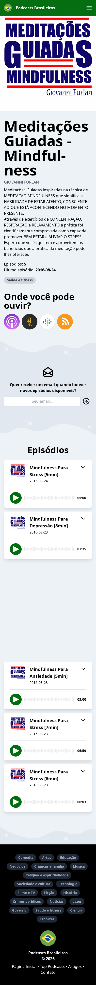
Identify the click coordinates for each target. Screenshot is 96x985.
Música (79, 866)
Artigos (75, 966)
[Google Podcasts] (47, 321)
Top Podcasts (52, 966)
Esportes (47, 919)
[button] (89, 8)
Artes (46, 857)
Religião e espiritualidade (47, 875)
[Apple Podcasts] (12, 321)
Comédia (25, 857)
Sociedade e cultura (33, 884)
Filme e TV (26, 892)
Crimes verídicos (27, 901)
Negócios (17, 866)
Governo (19, 910)
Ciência (76, 910)
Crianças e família (49, 866)
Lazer (76, 901)
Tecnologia (68, 884)
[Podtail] (29, 321)
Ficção (49, 892)
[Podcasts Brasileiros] (48, 938)
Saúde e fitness (20, 280)
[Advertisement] (48, 610)
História (70, 892)
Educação (68, 857)
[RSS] (65, 321)
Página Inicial (24, 966)
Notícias (57, 901)
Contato (48, 972)
